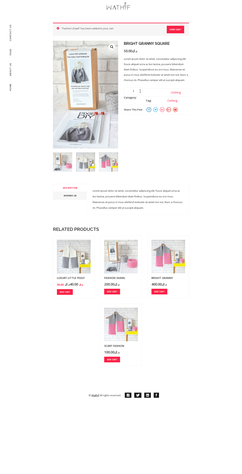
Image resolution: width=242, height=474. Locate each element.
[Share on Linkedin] (162, 109)
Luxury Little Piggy (71, 278)
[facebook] (156, 395)
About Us (10, 69)
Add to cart (156, 91)
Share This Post (133, 109)
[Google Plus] (168, 109)
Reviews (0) (70, 195)
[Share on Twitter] (155, 109)
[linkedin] (147, 395)
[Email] (175, 109)
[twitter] (137, 395)
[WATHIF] (118, 6)
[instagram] (128, 395)
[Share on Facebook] (149, 109)
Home (10, 87)
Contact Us (10, 33)
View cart (175, 29)
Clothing (176, 92)
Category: (130, 97)
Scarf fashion (114, 346)
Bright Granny (162, 278)
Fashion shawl (114, 278)
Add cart (65, 292)
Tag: (149, 100)
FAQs (10, 52)
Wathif (95, 395)
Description (70, 187)
